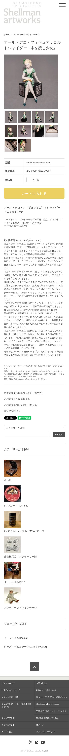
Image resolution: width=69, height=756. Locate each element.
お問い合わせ (41, 683)
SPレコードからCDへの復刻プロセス (51, 697)
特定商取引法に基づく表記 (47, 718)
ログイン (40, 725)
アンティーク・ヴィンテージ (26, 34)
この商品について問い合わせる (20, 405)
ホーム (7, 34)
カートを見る (7, 732)
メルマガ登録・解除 (10, 697)
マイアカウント (8, 725)
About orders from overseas (47, 704)
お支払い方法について (11, 690)
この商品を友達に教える (17, 398)
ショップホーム (8, 683)
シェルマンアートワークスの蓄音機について (16, 705)
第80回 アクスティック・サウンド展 (51, 711)
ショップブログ (8, 718)
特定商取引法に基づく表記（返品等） (24, 392)
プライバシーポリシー (45, 732)
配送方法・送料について (46, 690)
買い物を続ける (12, 411)
